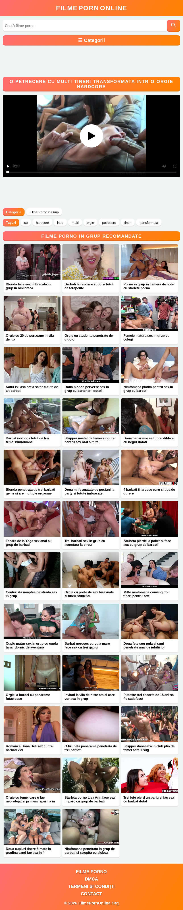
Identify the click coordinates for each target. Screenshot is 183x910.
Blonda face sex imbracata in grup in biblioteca (28, 286)
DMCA (91, 879)
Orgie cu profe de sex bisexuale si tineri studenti (89, 594)
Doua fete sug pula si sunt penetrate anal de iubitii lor (144, 645)
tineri (127, 222)
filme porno (91, 871)
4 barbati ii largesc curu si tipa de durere (149, 491)
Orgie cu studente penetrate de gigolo (88, 337)
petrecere (109, 222)
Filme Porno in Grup (44, 212)
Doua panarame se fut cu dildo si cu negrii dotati (149, 440)
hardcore (42, 222)
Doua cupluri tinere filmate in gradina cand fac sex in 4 (28, 850)
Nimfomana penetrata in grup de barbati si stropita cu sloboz (89, 850)
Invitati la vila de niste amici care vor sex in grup (89, 696)
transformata (148, 222)
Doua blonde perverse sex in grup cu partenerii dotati (86, 389)
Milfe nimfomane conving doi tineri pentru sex (145, 594)
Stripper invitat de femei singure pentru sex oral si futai (89, 440)
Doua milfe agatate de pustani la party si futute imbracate (89, 491)
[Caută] (173, 26)
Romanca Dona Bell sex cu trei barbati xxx (30, 748)
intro (60, 222)
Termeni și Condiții (91, 886)
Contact (91, 893)
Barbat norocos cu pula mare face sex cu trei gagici (87, 645)
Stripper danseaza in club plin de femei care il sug (149, 748)
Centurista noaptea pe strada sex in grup (31, 594)
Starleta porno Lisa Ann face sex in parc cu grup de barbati (89, 799)
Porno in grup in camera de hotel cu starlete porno (149, 286)
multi (75, 222)
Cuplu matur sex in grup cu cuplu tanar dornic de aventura (32, 645)
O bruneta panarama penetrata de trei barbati (90, 748)
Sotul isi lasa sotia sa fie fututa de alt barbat (32, 389)
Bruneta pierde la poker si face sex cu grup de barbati (147, 542)
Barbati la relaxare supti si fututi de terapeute (89, 286)
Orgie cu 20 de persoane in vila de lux (30, 337)
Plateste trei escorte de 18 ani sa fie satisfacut (148, 696)
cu (26, 222)
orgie (90, 222)
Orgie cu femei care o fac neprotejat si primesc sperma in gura (30, 801)
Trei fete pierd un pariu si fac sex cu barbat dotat (148, 799)
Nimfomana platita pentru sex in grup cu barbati (148, 389)
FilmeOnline (91, 8)
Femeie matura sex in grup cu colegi (146, 337)
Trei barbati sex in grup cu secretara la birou (84, 542)
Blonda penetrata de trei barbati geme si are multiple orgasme (30, 491)
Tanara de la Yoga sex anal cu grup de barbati (29, 542)
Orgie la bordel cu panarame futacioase (28, 696)
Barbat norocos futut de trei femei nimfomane (27, 440)
